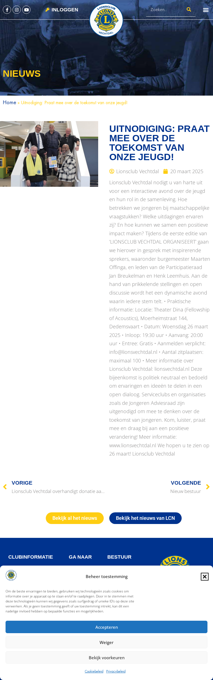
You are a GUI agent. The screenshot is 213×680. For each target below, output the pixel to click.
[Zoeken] (189, 9)
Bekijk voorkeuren (107, 657)
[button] (204, 576)
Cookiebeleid (94, 671)
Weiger (106, 642)
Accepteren (106, 627)
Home (9, 102)
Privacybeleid (116, 671)
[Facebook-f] (7, 10)
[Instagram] (16, 10)
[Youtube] (26, 10)
